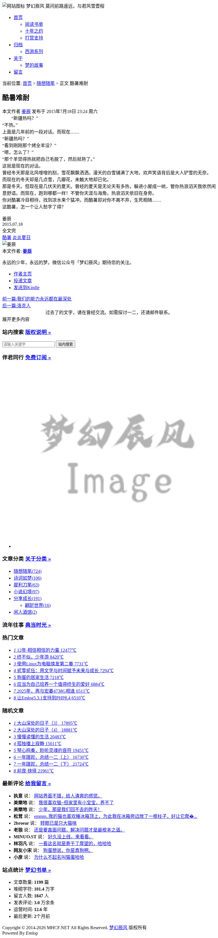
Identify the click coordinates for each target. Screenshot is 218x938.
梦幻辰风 (35, 6)
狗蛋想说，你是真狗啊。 (68, 850)
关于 (18, 58)
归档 (18, 44)
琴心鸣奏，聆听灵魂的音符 (51, 750)
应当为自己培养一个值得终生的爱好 (59, 684)
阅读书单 (34, 24)
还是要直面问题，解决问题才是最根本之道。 (79, 830)
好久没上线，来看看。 (70, 836)
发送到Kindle (26, 287)
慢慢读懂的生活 (40, 736)
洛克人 (16, 305)
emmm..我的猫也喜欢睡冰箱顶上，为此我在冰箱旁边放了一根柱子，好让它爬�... (115, 816)
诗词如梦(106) (27, 578)
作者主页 (23, 273)
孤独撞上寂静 (37, 743)
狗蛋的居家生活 (39, 677)
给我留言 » (38, 783)
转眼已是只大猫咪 (58, 823)
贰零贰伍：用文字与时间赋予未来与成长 (64, 670)
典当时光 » (38, 625)
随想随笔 (46, 83)
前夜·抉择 (34, 770)
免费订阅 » (38, 357)
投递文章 (23, 280)
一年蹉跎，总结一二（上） (51, 757)
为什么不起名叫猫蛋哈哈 (59, 857)
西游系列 (34, 51)
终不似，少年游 (39, 657)
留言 (18, 72)
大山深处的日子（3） (45, 723)
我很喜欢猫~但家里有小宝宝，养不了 (76, 802)
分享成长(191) (27, 598)
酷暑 (6, 237)
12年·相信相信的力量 (45, 650)
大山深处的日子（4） (45, 730)
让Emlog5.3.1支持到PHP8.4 (49, 697)
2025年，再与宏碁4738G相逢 (52, 691)
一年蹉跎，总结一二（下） (51, 764)
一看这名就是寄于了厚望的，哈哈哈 (75, 843)
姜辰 (26, 111)
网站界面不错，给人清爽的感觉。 (68, 795)
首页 (18, 17)
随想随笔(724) (27, 571)
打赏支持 (34, 37)
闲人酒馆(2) (25, 612)
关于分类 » (38, 559)
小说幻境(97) (26, 591)
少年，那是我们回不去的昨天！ (70, 809)
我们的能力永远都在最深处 (37, 298)
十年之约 (34, 31)
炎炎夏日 (21, 237)
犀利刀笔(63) (26, 584)
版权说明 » (38, 332)
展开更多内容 (16, 319)
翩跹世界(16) (38, 605)
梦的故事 (34, 65)
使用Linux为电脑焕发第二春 (51, 663)
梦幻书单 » (38, 870)
